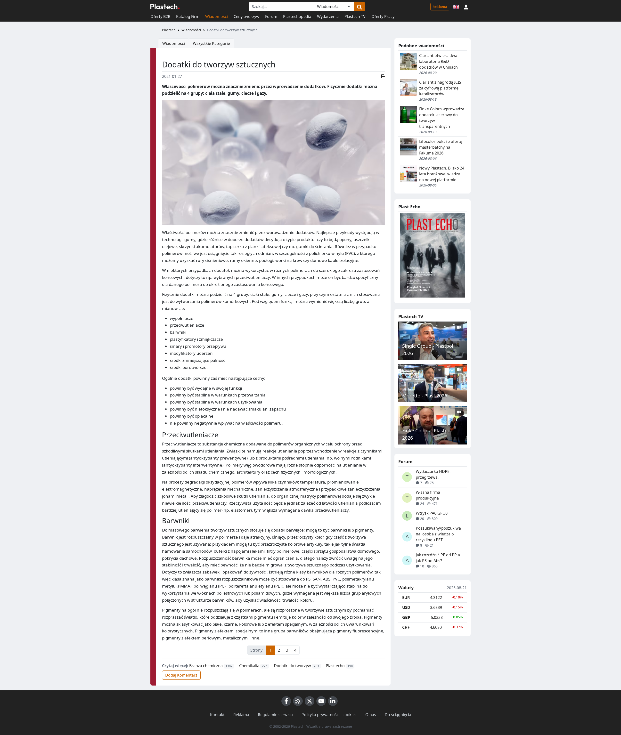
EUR (406, 597)
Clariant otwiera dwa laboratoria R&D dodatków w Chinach (438, 61)
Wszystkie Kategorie (211, 43)
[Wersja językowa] (456, 6)
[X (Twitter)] (309, 701)
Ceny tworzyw (246, 16)
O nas (370, 714)
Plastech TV (355, 16)
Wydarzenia (328, 16)
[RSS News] (298, 701)
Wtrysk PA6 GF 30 (432, 513)
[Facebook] (286, 701)
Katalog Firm (187, 16)
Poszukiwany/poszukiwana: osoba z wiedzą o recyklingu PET (438, 533)
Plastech (169, 30)
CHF (406, 627)
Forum (271, 16)
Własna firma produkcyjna (428, 495)
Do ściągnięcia (398, 714)
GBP (406, 617)
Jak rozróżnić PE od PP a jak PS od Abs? (438, 557)
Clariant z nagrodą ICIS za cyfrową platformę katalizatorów (440, 88)
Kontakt (217, 714)
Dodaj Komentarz (181, 675)
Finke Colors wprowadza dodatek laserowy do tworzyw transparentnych (441, 117)
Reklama (440, 6)
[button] (466, 6)
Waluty (406, 587)
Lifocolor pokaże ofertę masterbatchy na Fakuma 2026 (440, 147)
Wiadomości (216, 16)
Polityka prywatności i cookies (329, 714)
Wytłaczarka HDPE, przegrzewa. (433, 474)
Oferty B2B (160, 16)
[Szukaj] (359, 6)
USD (406, 607)
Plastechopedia (297, 16)
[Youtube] (321, 701)
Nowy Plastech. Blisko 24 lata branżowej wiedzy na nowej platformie (441, 173)
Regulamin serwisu (275, 714)
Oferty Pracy (382, 16)
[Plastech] (165, 6)
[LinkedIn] (333, 701)
